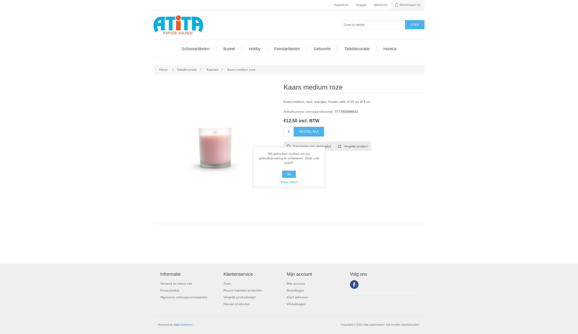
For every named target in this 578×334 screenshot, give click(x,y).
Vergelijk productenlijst (239, 297)
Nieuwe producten (236, 304)
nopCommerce (183, 324)
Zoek (227, 283)
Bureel (229, 49)
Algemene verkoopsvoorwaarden (183, 297)
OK (289, 174)
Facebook (354, 284)
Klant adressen (297, 297)
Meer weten (289, 182)
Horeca (389, 49)
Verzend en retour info (176, 283)
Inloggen (361, 5)
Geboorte (322, 49)
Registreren (341, 5)
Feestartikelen (287, 49)
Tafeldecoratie (357, 49)
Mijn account (296, 283)
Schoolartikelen (196, 49)
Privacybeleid (169, 290)
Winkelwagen (296, 304)
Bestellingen (295, 290)
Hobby (255, 49)
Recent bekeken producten (243, 290)
